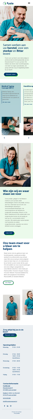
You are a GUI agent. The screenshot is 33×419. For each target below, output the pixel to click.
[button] (4, 138)
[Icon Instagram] (10, 405)
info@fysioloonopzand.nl (10, 401)
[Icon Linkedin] (7, 405)
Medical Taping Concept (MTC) (8, 87)
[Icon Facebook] (4, 405)
